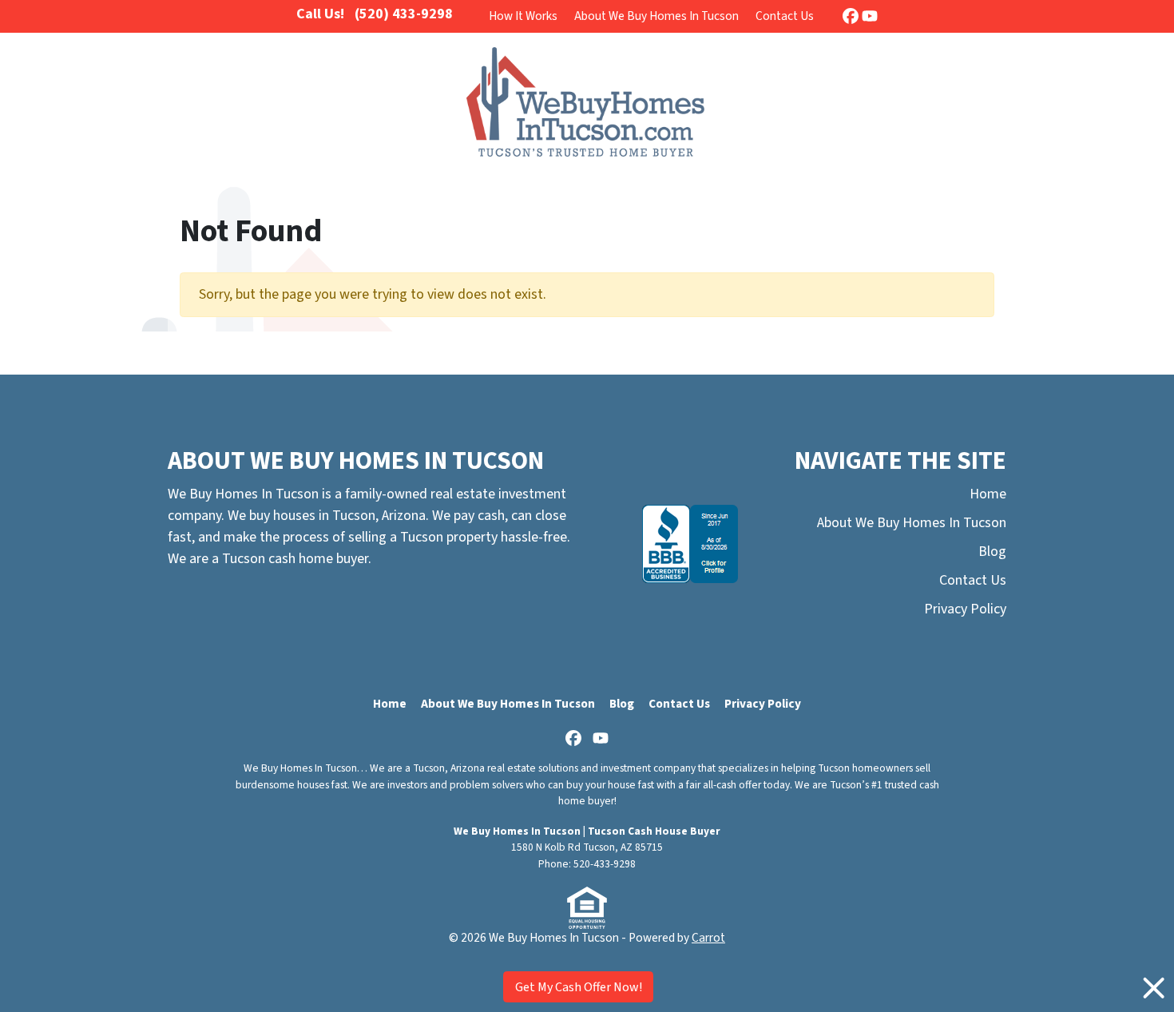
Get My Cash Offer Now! (578, 987)
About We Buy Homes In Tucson (656, 16)
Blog (992, 552)
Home (988, 494)
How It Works (523, 16)
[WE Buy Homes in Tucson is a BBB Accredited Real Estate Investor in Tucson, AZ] (690, 544)
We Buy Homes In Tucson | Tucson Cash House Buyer (587, 831)
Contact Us (785, 16)
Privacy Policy (965, 609)
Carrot (708, 938)
